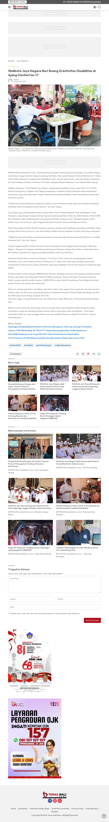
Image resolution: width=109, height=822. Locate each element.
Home (13, 808)
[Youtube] (60, 801)
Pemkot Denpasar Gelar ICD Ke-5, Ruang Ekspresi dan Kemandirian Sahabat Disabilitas (22, 416)
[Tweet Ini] (83, 354)
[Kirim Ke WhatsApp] (99, 354)
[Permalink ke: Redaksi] (10, 80)
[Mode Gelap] (95, 7)
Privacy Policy (77, 808)
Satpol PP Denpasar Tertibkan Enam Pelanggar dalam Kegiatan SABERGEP (53, 416)
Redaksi (16, 80)
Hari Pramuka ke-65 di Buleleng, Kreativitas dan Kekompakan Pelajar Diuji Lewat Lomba (46, 338)
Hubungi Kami (92, 808)
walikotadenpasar (63, 345)
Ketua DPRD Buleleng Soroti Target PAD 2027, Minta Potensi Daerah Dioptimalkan (43, 334)
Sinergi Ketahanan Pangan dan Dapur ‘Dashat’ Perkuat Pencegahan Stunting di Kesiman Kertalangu (22, 386)
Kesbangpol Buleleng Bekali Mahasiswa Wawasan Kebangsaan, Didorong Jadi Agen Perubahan (50, 327)
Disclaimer (23, 808)
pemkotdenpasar (44, 345)
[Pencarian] (99, 7)
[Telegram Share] (94, 354)
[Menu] (10, 7)
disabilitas (28, 345)
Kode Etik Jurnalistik (60, 808)
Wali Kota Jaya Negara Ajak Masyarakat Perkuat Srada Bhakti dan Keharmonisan (52, 386)
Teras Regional (13, 67)
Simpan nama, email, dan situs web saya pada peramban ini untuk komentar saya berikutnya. (45, 614)
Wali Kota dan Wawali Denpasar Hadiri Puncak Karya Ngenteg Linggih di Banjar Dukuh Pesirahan (86, 386)
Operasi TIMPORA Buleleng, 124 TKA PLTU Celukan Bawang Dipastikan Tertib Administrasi (47, 330)
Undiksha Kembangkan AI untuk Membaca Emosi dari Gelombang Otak (77, 548)
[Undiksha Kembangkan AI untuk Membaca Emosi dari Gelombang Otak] (78, 532)
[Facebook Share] (78, 354)
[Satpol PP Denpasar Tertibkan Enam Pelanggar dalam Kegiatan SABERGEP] (54, 403)
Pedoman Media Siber (39, 808)
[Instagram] (55, 801)
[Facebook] (50, 801)
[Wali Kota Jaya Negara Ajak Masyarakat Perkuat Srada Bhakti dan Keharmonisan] (54, 373)
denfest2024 (15, 345)
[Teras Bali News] (20, 7)
